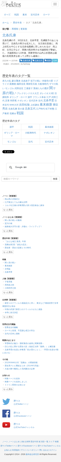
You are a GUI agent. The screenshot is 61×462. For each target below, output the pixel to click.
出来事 (27, 442)
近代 (40, 100)
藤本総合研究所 (32, 454)
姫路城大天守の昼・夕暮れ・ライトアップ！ (23, 226)
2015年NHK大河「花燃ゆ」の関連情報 (21, 362)
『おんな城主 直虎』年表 (15, 241)
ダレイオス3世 (47, 93)
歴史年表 (17, 22)
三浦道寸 (28, 88)
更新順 (23, 29)
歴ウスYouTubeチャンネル (49, 446)
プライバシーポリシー (29, 450)
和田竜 (13, 100)
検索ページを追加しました (16, 382)
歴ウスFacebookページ (27, 446)
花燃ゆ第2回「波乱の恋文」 (16, 244)
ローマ (46, 14)
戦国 (16, 14)
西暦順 (15, 29)
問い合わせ (44, 450)
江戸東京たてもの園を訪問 (16, 202)
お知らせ (8, 450)
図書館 (13, 84)
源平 (30, 97)
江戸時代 (40, 108)
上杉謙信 (34, 105)
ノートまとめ (14, 442)
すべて (7, 14)
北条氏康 (9, 35)
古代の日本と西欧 (12, 334)
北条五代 (38, 60)
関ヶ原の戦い (10, 263)
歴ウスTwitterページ (8, 446)
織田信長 (21, 84)
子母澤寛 (8, 282)
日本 (55, 60)
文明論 (7, 269)
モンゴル (9, 88)
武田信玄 (19, 88)
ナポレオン (22, 100)
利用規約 (16, 450)
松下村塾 (50, 108)
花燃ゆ (13, 113)
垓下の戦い (35, 81)
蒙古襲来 (16, 81)
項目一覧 (44, 442)
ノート (5, 442)
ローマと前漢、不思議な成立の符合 (20, 330)
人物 (22, 442)
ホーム (5, 22)
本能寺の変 (47, 81)
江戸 (48, 97)
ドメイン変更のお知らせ (15, 385)
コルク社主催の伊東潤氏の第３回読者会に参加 (24, 205)
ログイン (53, 450)
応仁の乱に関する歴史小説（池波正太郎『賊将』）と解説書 (30, 346)
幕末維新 (46, 104)
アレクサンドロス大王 (28, 93)
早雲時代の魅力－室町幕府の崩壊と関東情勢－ (24, 343)
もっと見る (8, 210)
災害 (7, 100)
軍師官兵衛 (31, 84)
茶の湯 (21, 108)
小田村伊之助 (10, 288)
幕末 (25, 14)
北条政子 (25, 81)
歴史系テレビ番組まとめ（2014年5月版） (22, 366)
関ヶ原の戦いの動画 (13, 220)
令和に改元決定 (11, 312)
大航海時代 (43, 84)
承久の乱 (6, 81)
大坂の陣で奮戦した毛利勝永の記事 (20, 369)
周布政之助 (9, 285)
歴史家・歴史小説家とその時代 (18, 248)
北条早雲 (48, 100)
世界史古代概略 (11, 327)
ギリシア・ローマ (18, 97)
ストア (51, 442)
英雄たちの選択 (41, 88)
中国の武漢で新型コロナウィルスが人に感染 (23, 309)
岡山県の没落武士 (12, 199)
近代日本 (35, 14)
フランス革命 (39, 97)
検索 (57, 442)
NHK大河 (14, 105)
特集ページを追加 (12, 378)
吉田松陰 (24, 104)
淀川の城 (8, 223)
